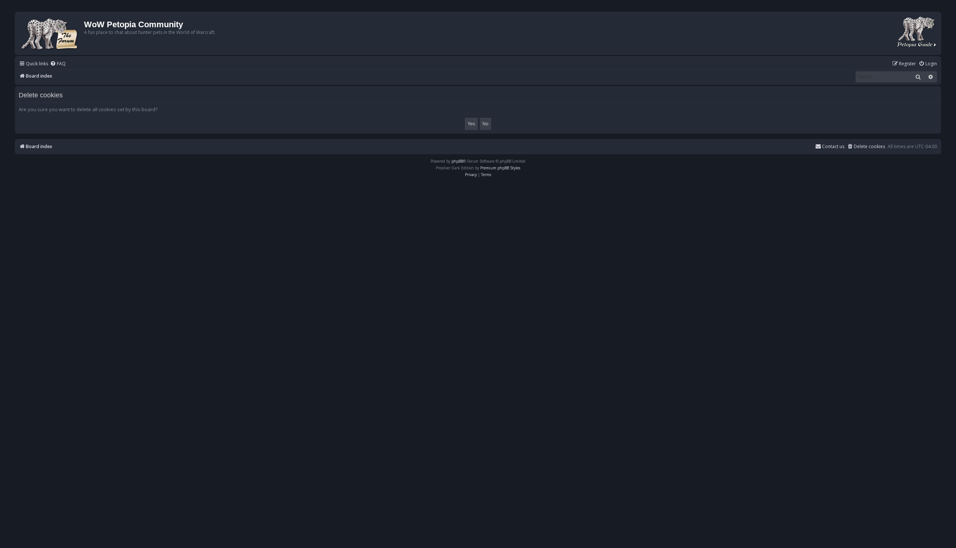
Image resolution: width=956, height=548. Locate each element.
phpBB (457, 161)
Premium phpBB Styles (500, 167)
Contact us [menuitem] (833, 146)
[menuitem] (58, 64)
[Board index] (50, 33)
